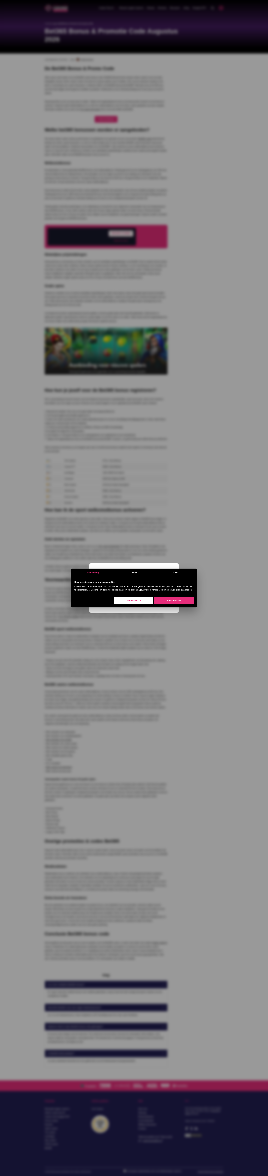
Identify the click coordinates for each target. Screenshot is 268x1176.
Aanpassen (132, 600)
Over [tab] (176, 572)
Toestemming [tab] (92, 572)
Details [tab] (134, 572)
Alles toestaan (174, 600)
